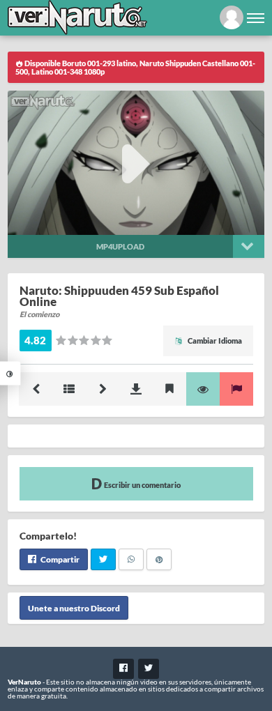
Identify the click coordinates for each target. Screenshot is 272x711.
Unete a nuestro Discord (74, 607)
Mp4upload (120, 246)
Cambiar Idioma (214, 340)
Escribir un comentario (142, 484)
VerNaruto (24, 682)
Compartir (59, 559)
